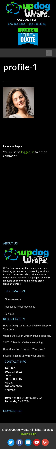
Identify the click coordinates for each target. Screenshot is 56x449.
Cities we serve (13, 299)
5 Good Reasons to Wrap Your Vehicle (23, 355)
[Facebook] (19, 442)
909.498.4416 (37, 24)
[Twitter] (10, 442)
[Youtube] (36, 442)
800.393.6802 (16, 24)
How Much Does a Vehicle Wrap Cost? (24, 349)
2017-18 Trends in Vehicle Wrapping (23, 342)
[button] (49, 53)
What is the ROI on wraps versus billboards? (27, 335)
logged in (27, 152)
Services (9, 314)
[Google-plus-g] (45, 442)
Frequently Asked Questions (20, 306)
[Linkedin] (28, 442)
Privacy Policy (28, 433)
